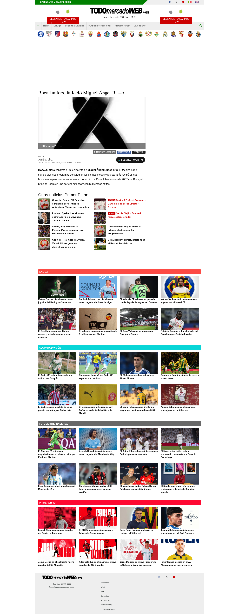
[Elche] (90, 34)
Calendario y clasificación (55, 2)
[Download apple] (57, 13)
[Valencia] (190, 34)
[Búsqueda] (200, 25)
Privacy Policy (106, 605)
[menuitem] (38, 25)
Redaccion (105, 583)
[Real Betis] (156, 34)
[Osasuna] (132, 34)
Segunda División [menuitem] (75, 25)
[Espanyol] (98, 34)
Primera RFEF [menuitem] (122, 25)
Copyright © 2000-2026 (62, 584)
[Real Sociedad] (173, 34)
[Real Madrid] (165, 34)
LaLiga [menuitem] (57, 25)
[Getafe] (107, 34)
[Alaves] (40, 34)
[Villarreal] (198, 34)
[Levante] (115, 34)
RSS (102, 592)
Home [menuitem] (46, 25)
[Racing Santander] (140, 34)
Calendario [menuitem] (140, 25)
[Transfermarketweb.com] (197, 2)
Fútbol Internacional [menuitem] (99, 25)
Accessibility (105, 600)
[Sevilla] (181, 34)
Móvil (103, 587)
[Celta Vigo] (74, 34)
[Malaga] (123, 34)
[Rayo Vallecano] (148, 34)
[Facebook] (170, 2)
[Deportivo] (82, 34)
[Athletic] (49, 34)
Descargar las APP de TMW (63, 20)
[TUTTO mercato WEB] (190, 2)
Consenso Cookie (108, 609)
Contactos (105, 596)
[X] (176, 2)
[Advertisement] (119, 63)
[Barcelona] (65, 34)
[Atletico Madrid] (57, 34)
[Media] (182, 2)
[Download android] (67, 13)
